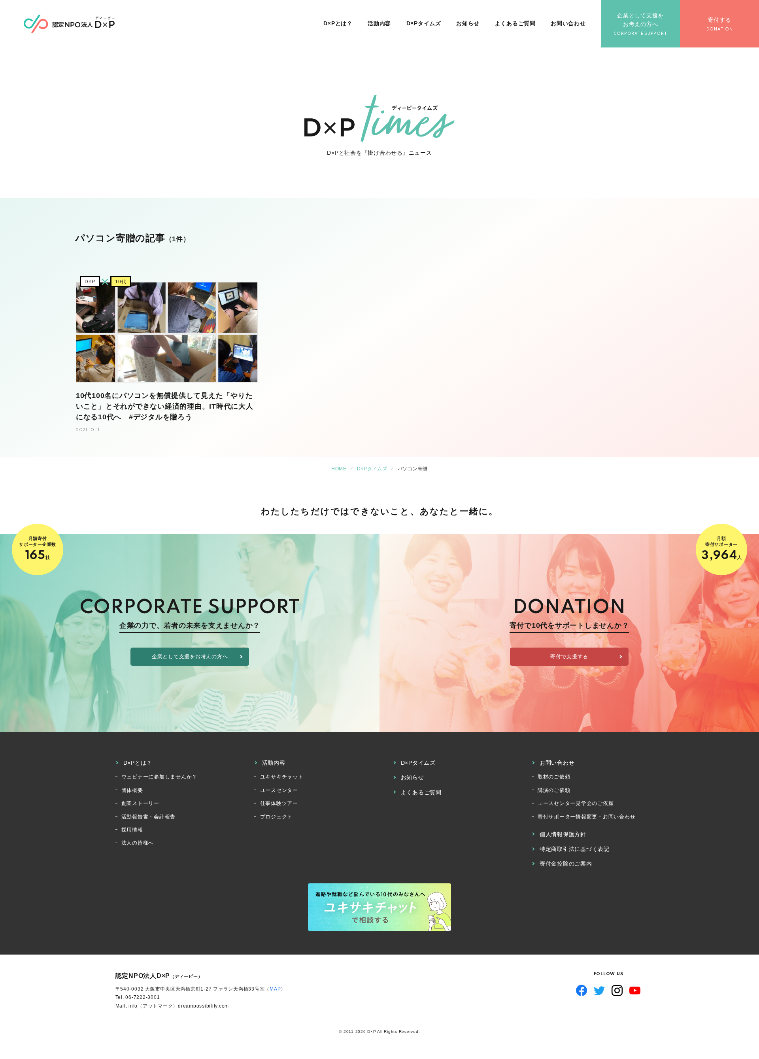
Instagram (617, 990)
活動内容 (379, 23)
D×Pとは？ (338, 23)
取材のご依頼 (554, 777)
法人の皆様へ (137, 843)
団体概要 (132, 790)
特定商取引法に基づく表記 (575, 849)
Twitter (599, 990)
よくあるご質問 (515, 23)
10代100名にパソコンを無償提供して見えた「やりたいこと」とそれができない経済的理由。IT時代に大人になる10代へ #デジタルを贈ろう (164, 406)
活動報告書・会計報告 (148, 817)
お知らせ (468, 23)
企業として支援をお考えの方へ (640, 19)
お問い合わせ (568, 23)
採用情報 (132, 830)
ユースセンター (279, 790)
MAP (275, 989)
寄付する (719, 20)
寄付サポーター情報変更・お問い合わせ (587, 817)
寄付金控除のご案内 (566, 863)
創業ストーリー (140, 803)
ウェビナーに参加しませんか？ (159, 777)
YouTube (635, 990)
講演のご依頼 (554, 790)
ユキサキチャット (282, 777)
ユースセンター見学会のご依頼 (576, 803)
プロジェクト (276, 817)
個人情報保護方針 (563, 834)
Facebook (581, 990)
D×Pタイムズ (423, 23)
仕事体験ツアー (279, 803)
